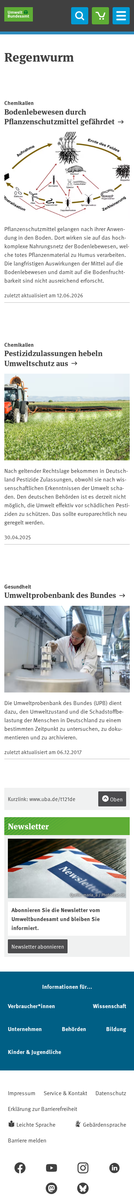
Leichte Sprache (35, 1124)
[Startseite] (18, 14)
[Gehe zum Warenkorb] (100, 15)
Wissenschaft (109, 1006)
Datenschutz (110, 1093)
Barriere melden (27, 1140)
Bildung (116, 1029)
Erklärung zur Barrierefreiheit (42, 1108)
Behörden (74, 1029)
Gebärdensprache (104, 1124)
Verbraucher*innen (31, 1006)
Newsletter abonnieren (37, 946)
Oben (116, 799)
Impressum (21, 1093)
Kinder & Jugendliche (34, 1052)
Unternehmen (25, 1029)
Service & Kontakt (65, 1093)
